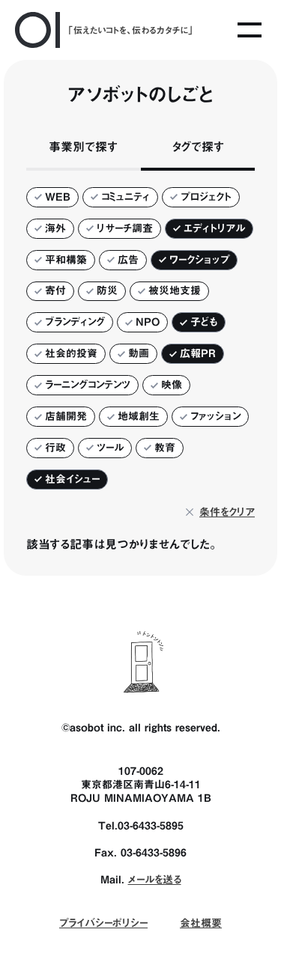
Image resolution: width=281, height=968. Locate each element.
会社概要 (201, 923)
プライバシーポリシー (103, 923)
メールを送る (154, 879)
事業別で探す (83, 147)
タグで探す (198, 147)
